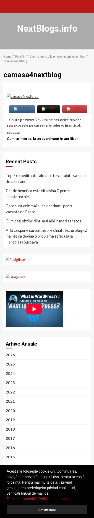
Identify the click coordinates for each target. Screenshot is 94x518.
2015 (10, 456)
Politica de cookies (54, 499)
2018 (10, 429)
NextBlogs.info (47, 28)
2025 (10, 364)
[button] (70, 499)
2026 (10, 354)
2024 (10, 373)
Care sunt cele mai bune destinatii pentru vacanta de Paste (40, 208)
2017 (10, 438)
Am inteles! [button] (47, 510)
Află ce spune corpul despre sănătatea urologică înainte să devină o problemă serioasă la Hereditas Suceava (46, 236)
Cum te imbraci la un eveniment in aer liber (42, 136)
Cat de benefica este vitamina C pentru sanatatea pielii (38, 193)
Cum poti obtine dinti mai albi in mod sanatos (43, 221)
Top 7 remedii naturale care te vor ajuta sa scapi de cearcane (46, 178)
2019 (10, 419)
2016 (10, 447)
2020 (10, 410)
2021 (10, 401)
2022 (10, 392)
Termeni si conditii (21, 499)
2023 (10, 382)
